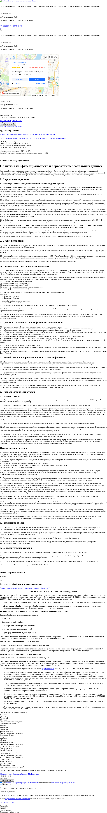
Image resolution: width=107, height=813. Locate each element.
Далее (3, 808)
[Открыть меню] (1, 30)
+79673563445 (17, 26)
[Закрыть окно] (1, 580)
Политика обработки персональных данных (15, 138)
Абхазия (37, 134)
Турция (8, 134)
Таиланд (19, 134)
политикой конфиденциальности (63, 783)
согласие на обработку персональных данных (22, 783)
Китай (13, 134)
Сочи (32, 134)
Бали (53, 134)
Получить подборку (7, 780)
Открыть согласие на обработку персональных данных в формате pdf (24, 588)
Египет (2, 134)
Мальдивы (26, 134)
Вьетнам (44, 134)
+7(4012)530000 (5, 26)
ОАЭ (49, 134)
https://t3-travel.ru (48, 669)
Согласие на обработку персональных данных (49, 138)
